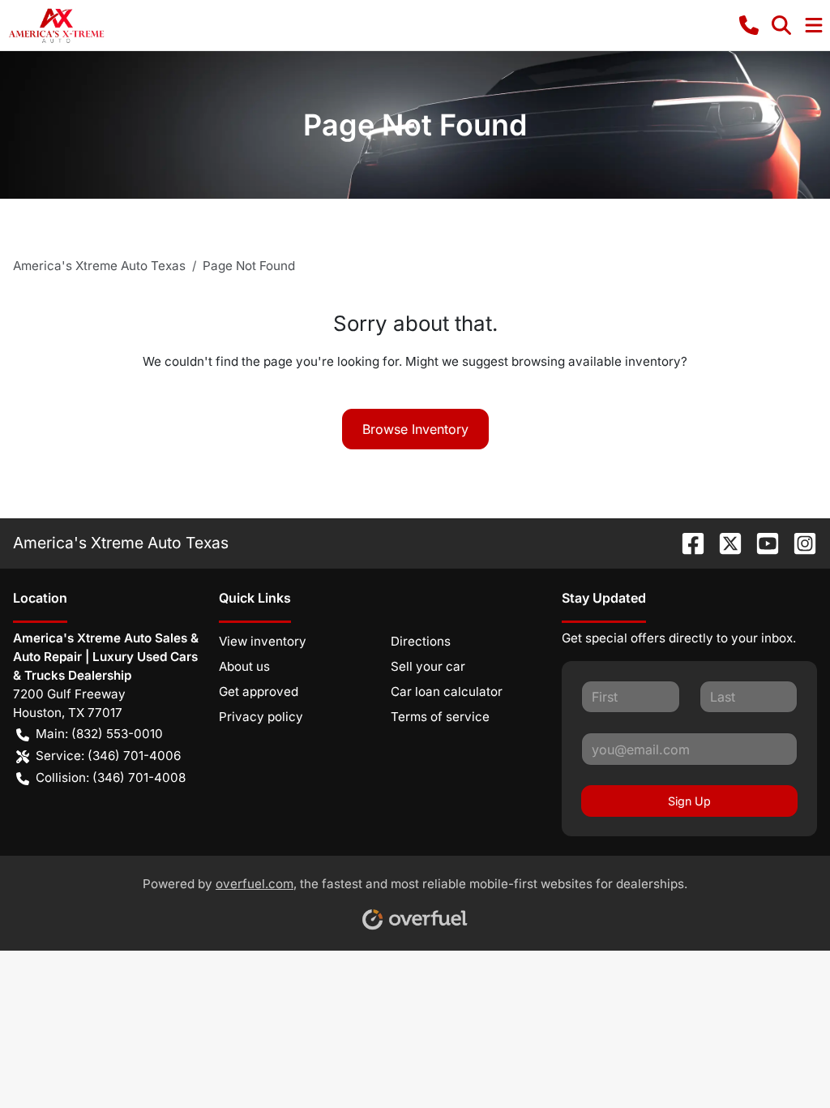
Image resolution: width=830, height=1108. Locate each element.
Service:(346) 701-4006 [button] (108, 755)
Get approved (258, 691)
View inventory (262, 641)
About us (244, 666)
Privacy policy (261, 716)
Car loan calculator (447, 691)
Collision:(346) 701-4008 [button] (111, 777)
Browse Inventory (415, 429)
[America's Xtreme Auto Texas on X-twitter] (723, 542)
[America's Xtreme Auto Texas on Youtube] (761, 542)
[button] (749, 25)
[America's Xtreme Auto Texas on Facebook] (686, 542)
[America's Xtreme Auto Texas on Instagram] (798, 542)
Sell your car (428, 666)
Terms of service (440, 716)
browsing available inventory (596, 361)
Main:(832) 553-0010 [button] (99, 733)
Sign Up (689, 801)
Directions (421, 641)
